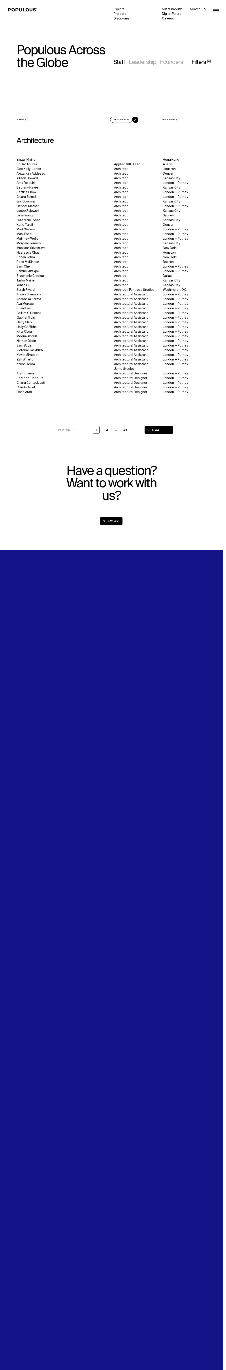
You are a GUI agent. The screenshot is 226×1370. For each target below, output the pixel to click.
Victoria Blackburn (30, 350)
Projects (120, 13)
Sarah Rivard (26, 289)
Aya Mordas (25, 303)
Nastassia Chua (28, 252)
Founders (171, 62)
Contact (120, 694)
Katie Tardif (25, 224)
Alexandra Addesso (31, 173)
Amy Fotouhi (26, 183)
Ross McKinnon (28, 262)
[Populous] (23, 10)
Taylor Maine (26, 280)
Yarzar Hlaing (26, 159)
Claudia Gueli (26, 387)
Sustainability (172, 9)
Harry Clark (24, 322)
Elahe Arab (24, 392)
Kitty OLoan (25, 331)
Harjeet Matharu (28, 206)
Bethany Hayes (28, 187)
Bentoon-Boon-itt (30, 378)
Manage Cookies (174, 1353)
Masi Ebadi (24, 234)
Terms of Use (75, 1353)
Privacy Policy (26, 1353)
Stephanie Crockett (31, 275)
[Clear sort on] (135, 120)
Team (69, 684)
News (118, 689)
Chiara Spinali (26, 196)
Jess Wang (25, 215)
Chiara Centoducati (31, 382)
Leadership (142, 62)
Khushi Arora (26, 364)
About (69, 680)
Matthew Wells (27, 238)
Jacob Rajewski (28, 210)
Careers (168, 18)
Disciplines (122, 18)
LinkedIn (168, 680)
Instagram (195, 680)
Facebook (169, 684)
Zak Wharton (26, 359)
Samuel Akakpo (28, 271)
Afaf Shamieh (26, 373)
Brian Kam (24, 308)
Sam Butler (25, 345)
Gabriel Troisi (26, 317)
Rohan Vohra (26, 257)
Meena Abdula (27, 336)
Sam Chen (24, 266)
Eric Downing (26, 201)
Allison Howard (27, 178)
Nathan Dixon (26, 341)
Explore (119, 9)
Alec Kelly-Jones (29, 169)
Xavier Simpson (28, 354)
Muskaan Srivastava (31, 248)
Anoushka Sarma (29, 299)
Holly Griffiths (27, 327)
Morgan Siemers (29, 243)
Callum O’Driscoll (29, 313)
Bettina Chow (26, 192)
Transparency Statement (132, 1353)
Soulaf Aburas (27, 164)
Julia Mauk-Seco (29, 220)
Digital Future (171, 13)
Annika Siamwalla (29, 294)
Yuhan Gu (23, 285)
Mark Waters (26, 229)
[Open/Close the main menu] (216, 10)
